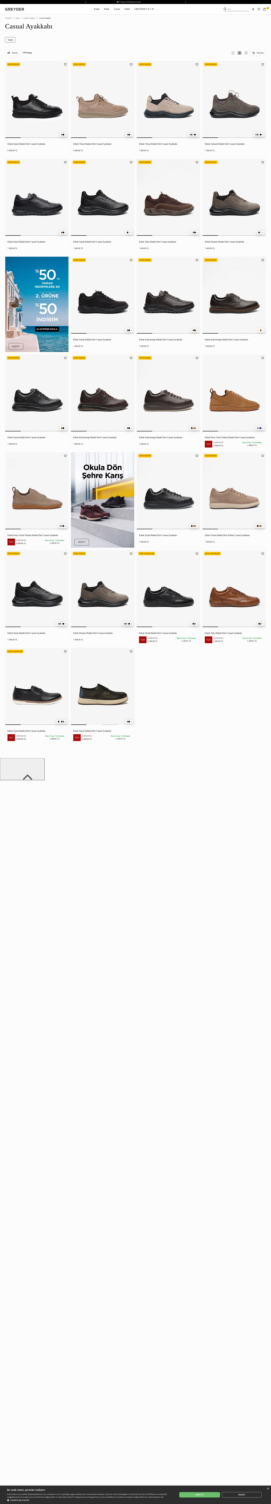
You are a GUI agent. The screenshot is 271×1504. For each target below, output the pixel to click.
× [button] (268, 1489)
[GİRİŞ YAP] (253, 9)
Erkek (106, 9)
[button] (90, 1500)
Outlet (127, 9)
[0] (264, 9)
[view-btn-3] (233, 53)
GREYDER (144, 9)
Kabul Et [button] (199, 1495)
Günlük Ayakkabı (29, 18)
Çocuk (117, 9)
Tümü (10, 40)
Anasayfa (8, 18)
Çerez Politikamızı (149, 1494)
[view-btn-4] (239, 53)
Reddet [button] (241, 1495)
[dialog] (135, 1495)
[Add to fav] (65, 64)
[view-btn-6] (246, 53)
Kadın (97, 9)
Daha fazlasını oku (156, 1497)
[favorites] (258, 9)
